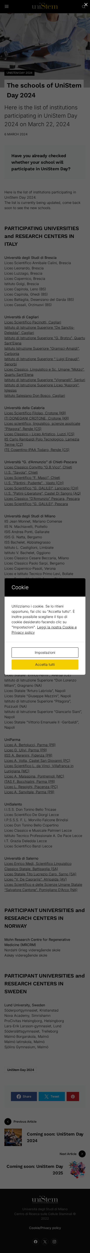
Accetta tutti (45, 664)
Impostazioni (45, 652)
